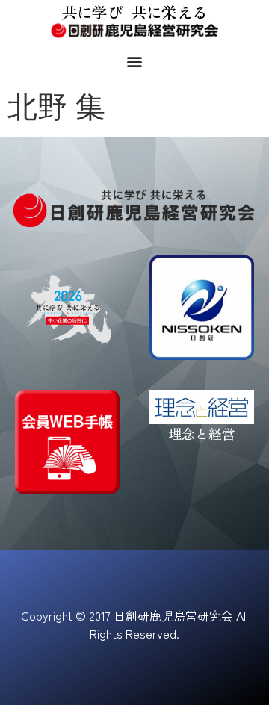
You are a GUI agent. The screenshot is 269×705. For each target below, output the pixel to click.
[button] (135, 61)
